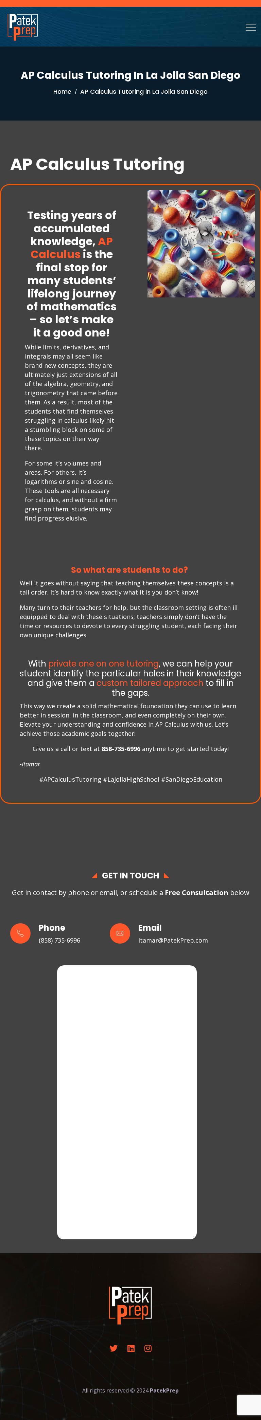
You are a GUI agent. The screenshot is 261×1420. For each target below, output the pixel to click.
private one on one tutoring (103, 663)
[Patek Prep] (23, 26)
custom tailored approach (150, 683)
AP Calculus (72, 248)
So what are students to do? (129, 570)
